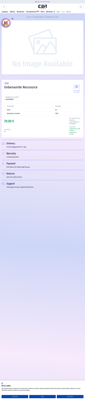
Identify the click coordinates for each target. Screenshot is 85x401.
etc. (29, 167)
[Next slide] (83, 2)
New (58, 12)
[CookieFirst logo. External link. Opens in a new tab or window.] (2, 383)
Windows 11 (50, 12)
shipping (14, 147)
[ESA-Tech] (42, 7)
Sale (63, 12)
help (12, 187)
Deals (68, 12)
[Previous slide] (2, 2)
